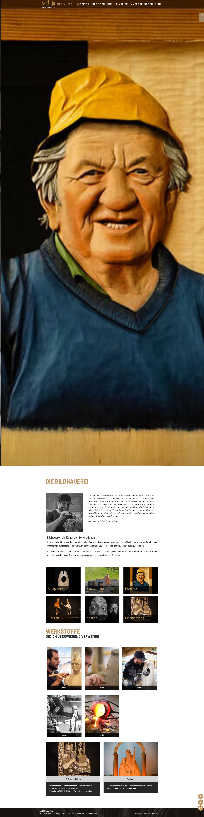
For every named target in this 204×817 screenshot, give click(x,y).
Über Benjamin (102, 4)
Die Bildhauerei (63, 4)
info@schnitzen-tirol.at (91, 813)
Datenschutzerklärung (151, 813)
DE (202, 15)
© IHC (161, 813)
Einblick (122, 4)
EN (202, 20)
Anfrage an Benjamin (146, 4)
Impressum (138, 813)
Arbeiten (83, 4)
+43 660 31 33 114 (75, 813)
